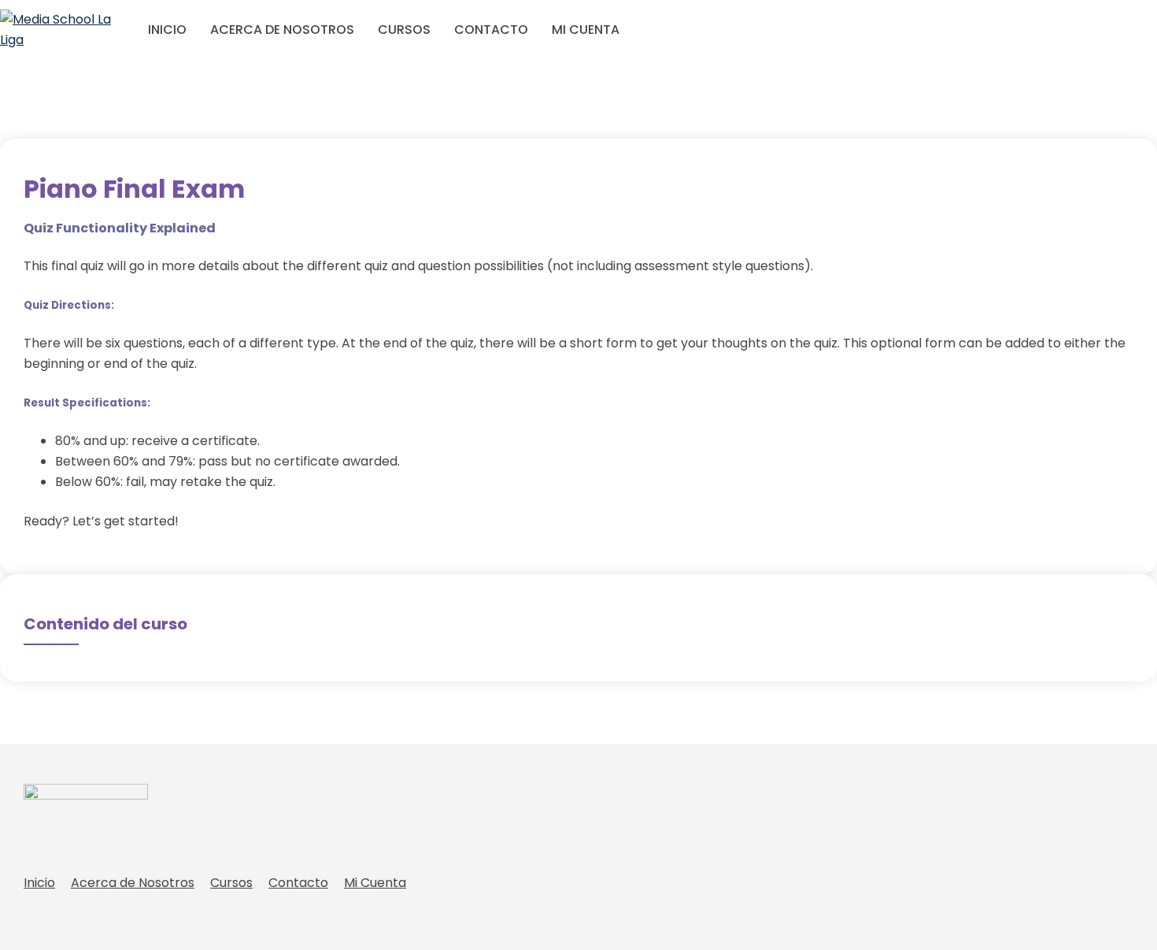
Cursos (404, 29)
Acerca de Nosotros (282, 29)
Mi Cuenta (585, 29)
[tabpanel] (578, 375)
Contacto (491, 29)
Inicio (167, 29)
